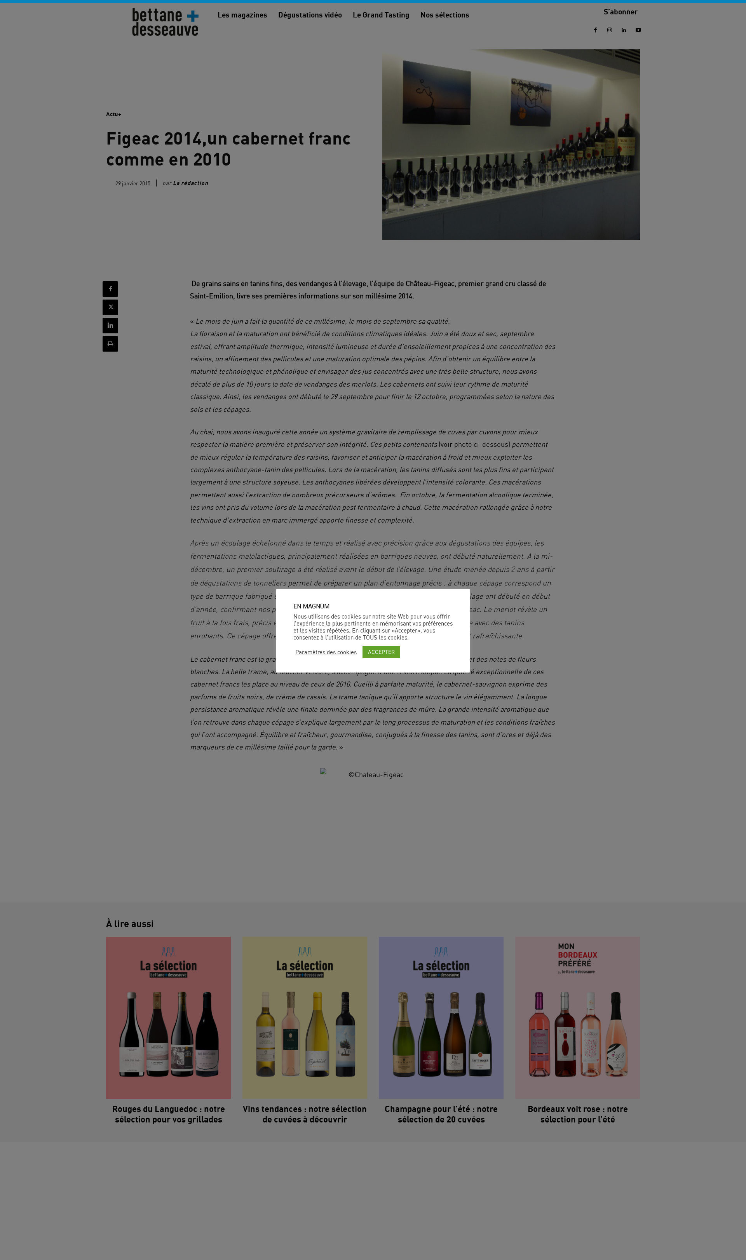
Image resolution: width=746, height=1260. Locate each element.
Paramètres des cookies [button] (326, 652)
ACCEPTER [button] (381, 651)
